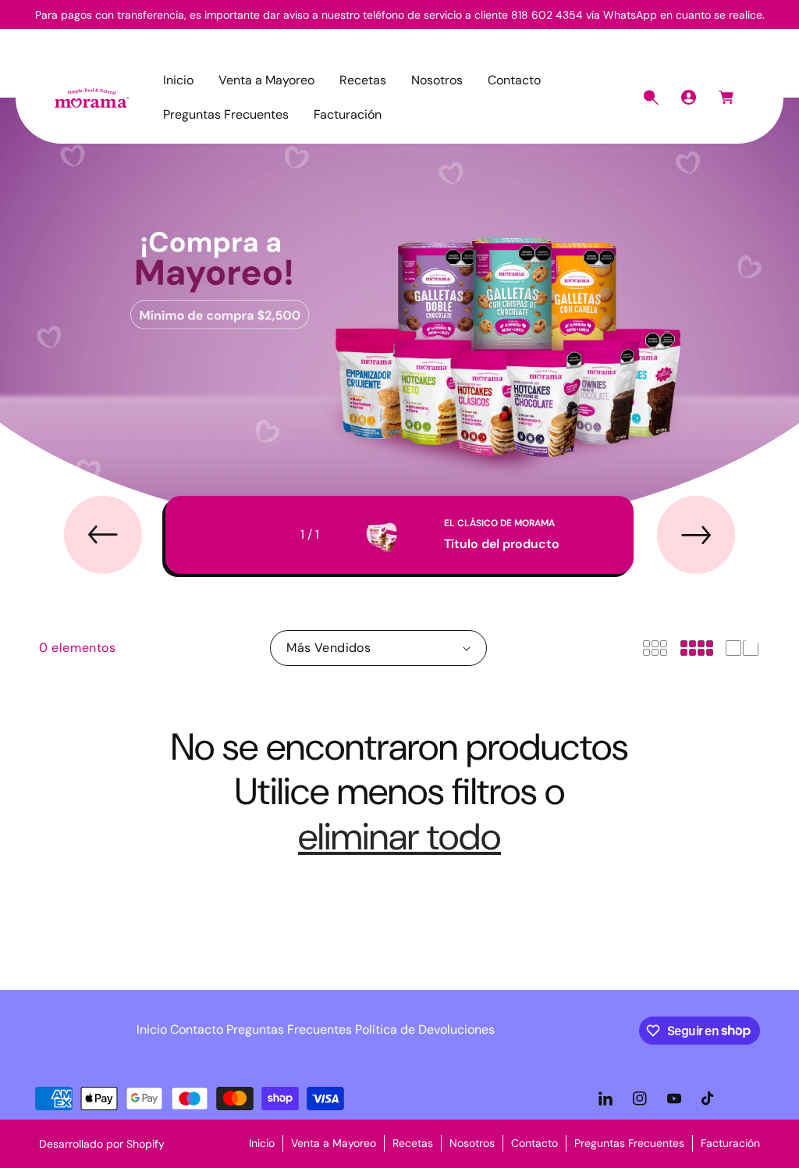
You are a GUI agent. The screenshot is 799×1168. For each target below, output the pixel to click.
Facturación (730, 1143)
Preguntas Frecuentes (289, 1029)
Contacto (196, 1029)
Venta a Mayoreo (333, 1143)
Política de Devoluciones (425, 1029)
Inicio (152, 1029)
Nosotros (472, 1143)
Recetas (412, 1143)
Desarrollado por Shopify (102, 1144)
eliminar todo (399, 837)
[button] (650, 97)
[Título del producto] (381, 535)
